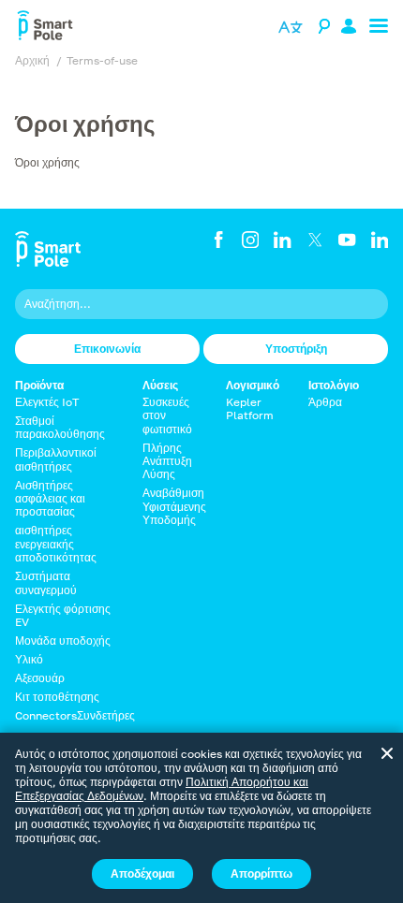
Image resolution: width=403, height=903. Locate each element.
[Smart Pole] (45, 28)
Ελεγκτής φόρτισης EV (63, 615)
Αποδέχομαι (142, 874)
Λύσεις (160, 385)
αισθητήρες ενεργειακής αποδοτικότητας (56, 543)
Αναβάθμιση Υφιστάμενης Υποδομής (174, 506)
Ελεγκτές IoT (47, 402)
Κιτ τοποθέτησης (57, 697)
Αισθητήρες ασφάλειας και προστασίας (50, 498)
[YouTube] (346, 239)
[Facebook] (218, 239)
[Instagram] (250, 239)
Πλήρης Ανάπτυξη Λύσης (167, 461)
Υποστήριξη (296, 349)
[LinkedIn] (282, 239)
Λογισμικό (252, 385)
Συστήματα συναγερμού (46, 582)
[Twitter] (314, 239)
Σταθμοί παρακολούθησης (60, 427)
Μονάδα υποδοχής (63, 641)
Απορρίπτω (261, 874)
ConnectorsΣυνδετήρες (75, 715)
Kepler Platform (250, 408)
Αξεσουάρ (40, 678)
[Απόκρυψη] (387, 753)
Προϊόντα (39, 385)
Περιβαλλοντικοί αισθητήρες (56, 459)
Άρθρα (325, 402)
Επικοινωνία (107, 349)
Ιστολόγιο (333, 385)
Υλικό (29, 659)
